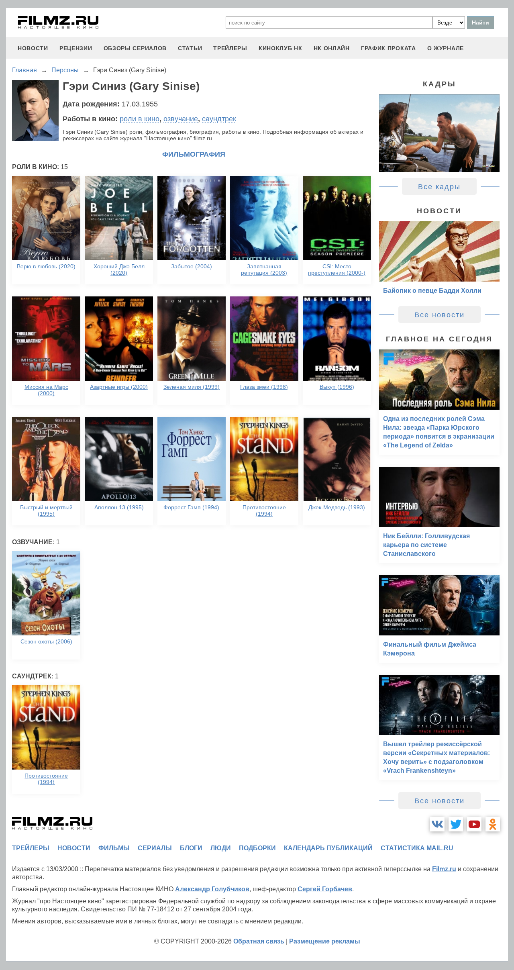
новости (33, 48)
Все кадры (439, 187)
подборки (257, 848)
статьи (190, 48)
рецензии (75, 48)
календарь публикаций (328, 848)
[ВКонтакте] (437, 824)
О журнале (445, 48)
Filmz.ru (444, 869)
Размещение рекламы (324, 941)
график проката (388, 48)
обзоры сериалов (135, 48)
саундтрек (219, 119)
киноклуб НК (280, 48)
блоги (191, 848)
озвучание (180, 119)
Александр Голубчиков (212, 889)
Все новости (439, 315)
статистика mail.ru (417, 848)
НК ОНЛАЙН (332, 48)
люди (220, 848)
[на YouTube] (474, 824)
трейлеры (230, 48)
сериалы (155, 848)
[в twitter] (456, 824)
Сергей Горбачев (325, 889)
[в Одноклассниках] (492, 824)
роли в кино (139, 119)
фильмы (114, 848)
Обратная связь (258, 941)
